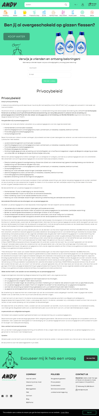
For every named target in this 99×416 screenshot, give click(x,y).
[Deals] (92, 12)
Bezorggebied (31, 389)
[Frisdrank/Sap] (34, 12)
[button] (92, 5)
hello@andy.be (83, 390)
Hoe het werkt (31, 379)
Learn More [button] (65, 412)
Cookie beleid (55, 385)
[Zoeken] (66, 4)
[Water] (15, 12)
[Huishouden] (73, 12)
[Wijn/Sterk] (63, 12)
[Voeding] (5, 12)
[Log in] (83, 5)
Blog (27, 399)
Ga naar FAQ (91, 358)
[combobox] (46, 4)
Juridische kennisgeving (59, 392)
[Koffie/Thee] (54, 12)
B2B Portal (29, 402)
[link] (16, 36)
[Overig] (82, 12)
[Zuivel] (44, 12)
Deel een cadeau (49, 81)
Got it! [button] (89, 412)
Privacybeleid (55, 382)
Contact (29, 396)
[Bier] (25, 12)
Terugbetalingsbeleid (58, 379)
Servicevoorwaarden (58, 389)
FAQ (27, 392)
